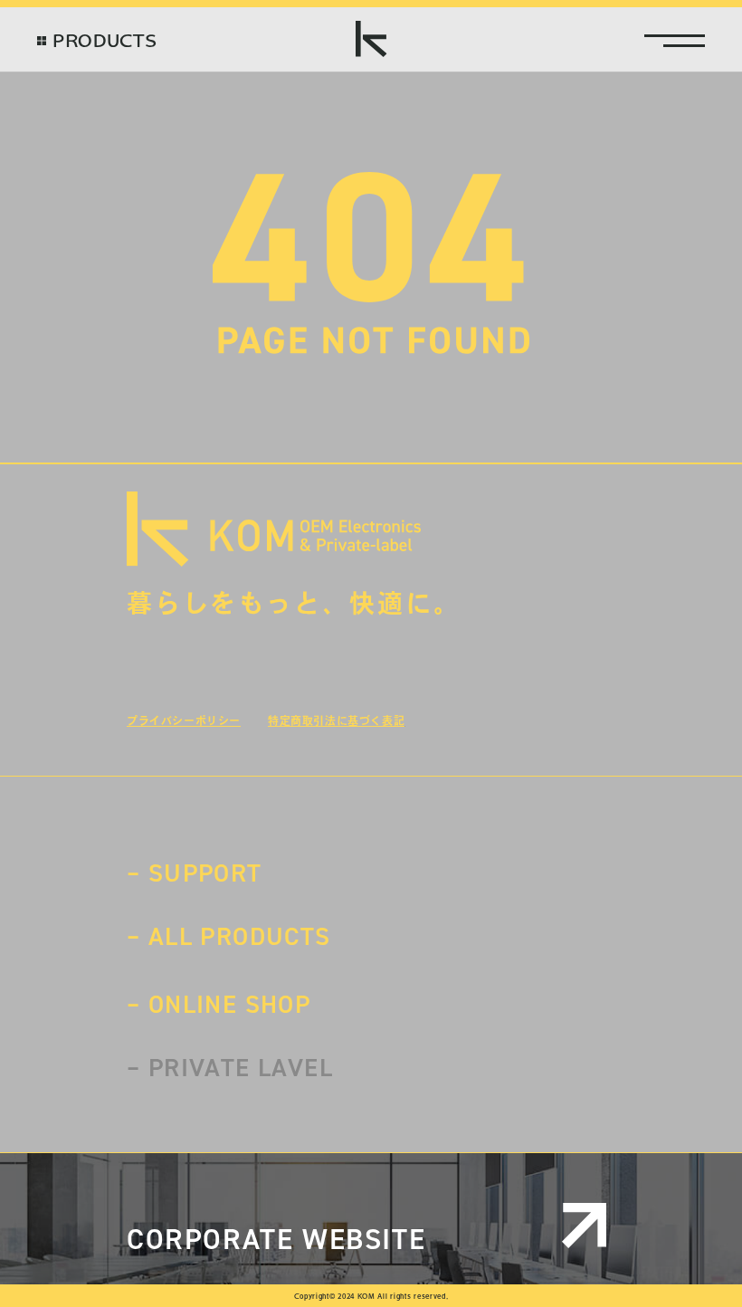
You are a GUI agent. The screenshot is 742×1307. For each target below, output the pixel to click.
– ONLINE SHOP (218, 1004)
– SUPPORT (194, 873)
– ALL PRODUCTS (229, 936)
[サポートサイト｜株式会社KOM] (370, 39)
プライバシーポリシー (184, 720)
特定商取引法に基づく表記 (336, 720)
